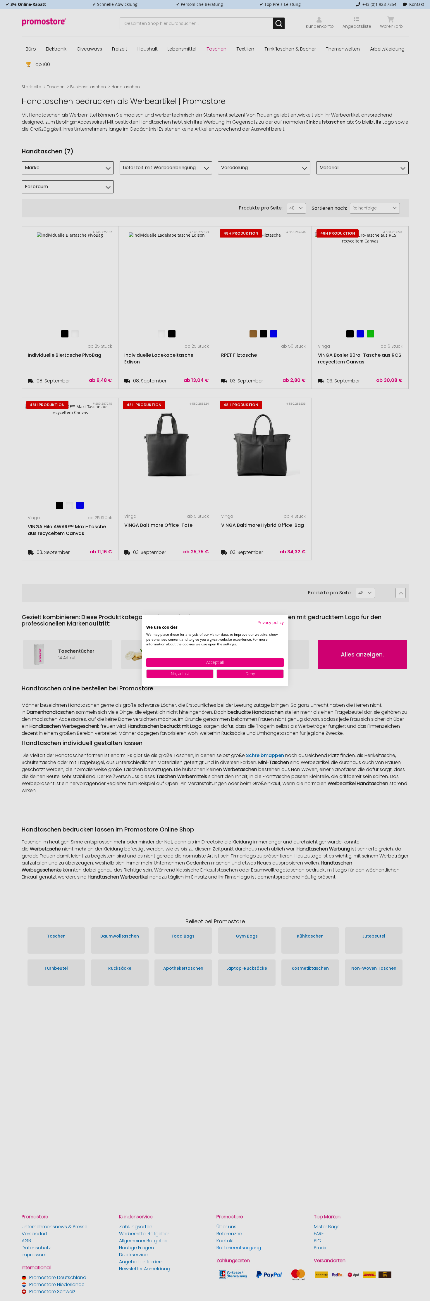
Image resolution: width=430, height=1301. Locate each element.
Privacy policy (270, 622)
